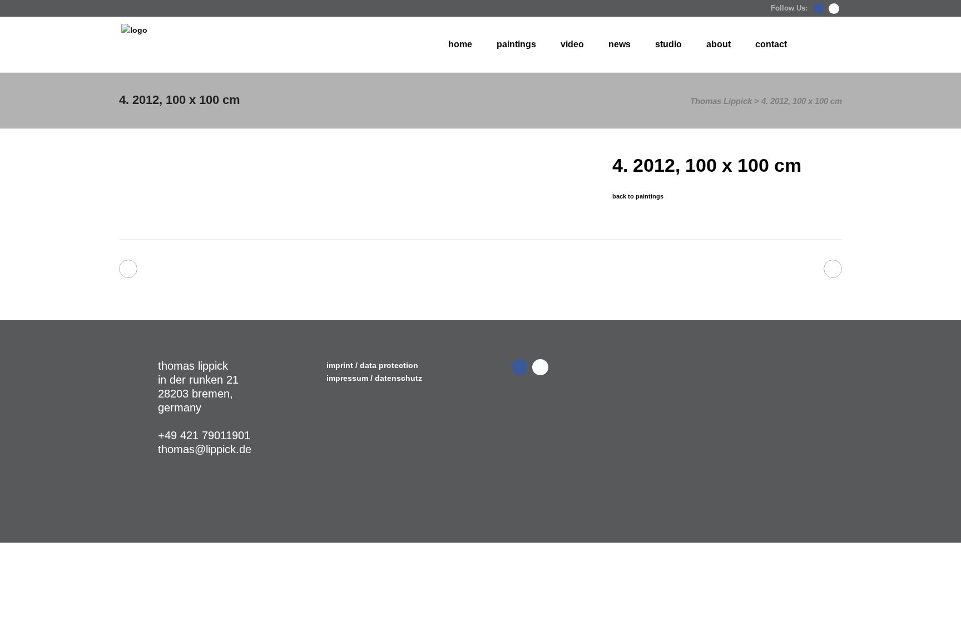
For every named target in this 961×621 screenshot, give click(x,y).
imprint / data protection (372, 365)
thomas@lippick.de (204, 449)
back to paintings (637, 196)
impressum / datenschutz (374, 378)
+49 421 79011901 (204, 435)
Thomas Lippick (721, 101)
